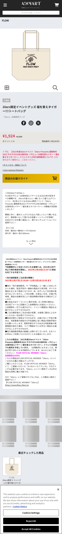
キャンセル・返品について (15, 164)
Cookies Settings (31, 512)
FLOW (5, 20)
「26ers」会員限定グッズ (14, 116)
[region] (31, 509)
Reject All (31, 520)
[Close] (58, 489)
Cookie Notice (20, 506)
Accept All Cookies (31, 529)
